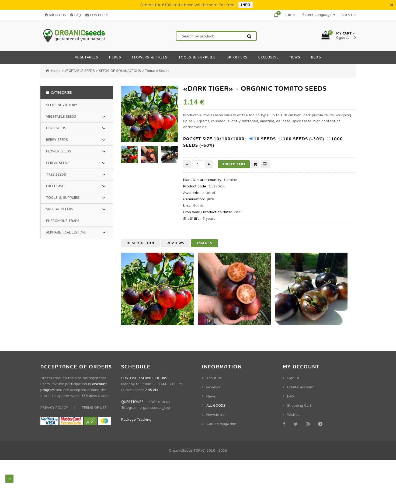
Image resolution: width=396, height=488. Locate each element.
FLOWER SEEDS (58, 151)
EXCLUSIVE (55, 186)
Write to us (160, 401)
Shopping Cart (299, 405)
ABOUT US (57, 15)
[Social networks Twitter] (297, 424)
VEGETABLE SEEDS (61, 116)
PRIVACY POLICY (54, 407)
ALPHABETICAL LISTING (66, 232)
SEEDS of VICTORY (61, 105)
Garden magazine (221, 423)
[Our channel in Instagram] (309, 424)
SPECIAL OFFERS (59, 209)
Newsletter (216, 414)
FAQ (77, 15)
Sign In (293, 378)
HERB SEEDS (56, 128)
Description (140, 243)
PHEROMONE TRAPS (62, 220)
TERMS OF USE (94, 407)
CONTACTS (98, 15)
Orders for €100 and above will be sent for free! (188, 4)
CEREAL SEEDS (58, 163)
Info (245, 4)
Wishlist (294, 414)
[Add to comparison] (265, 164)
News (211, 396)
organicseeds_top (155, 407)
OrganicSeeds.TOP (184, 450)
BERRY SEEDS (57, 139)
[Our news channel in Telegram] (321, 424)
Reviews (175, 243)
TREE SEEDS (56, 174)
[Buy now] (255, 164)
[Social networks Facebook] (285, 424)
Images (204, 243)
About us (214, 378)
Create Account (300, 387)
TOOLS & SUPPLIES (62, 197)
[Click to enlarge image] (149, 114)
